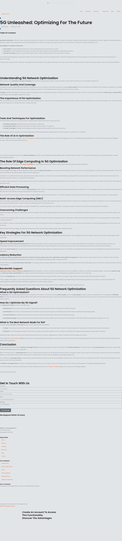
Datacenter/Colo (5, 476)
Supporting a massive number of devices (11, 271)
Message (2, 402)
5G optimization (30, 138)
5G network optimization (27, 164)
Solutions (95, 11)
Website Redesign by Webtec (7, 506)
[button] (61, 35)
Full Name (2, 386)
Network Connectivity (54, 366)
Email (1, 397)
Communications (5, 473)
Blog (112, 11)
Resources (105, 11)
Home (81, 11)
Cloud (2, 470)
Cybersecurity (5, 463)
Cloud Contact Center (7, 466)
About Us (88, 11)
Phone (1, 391)
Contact (118, 11)
